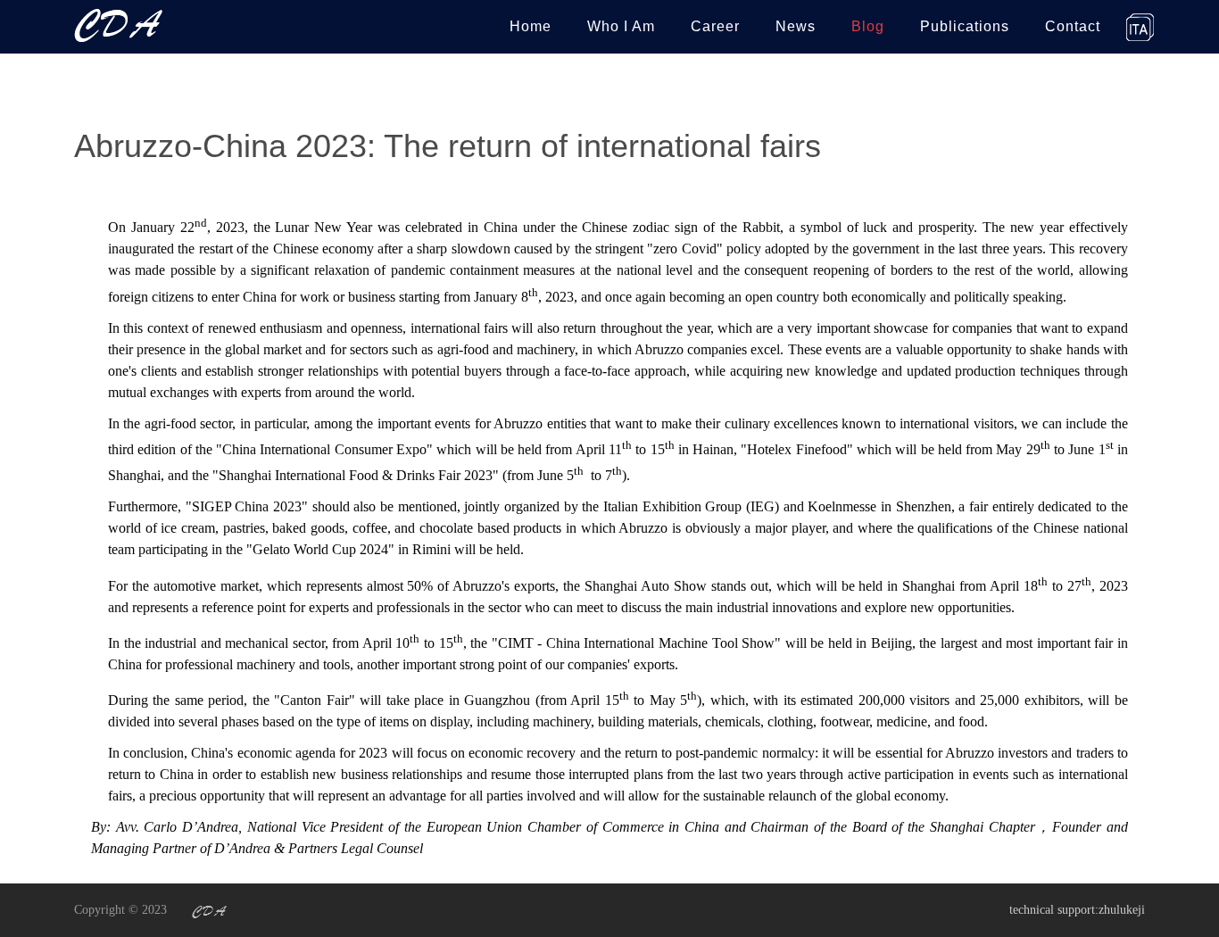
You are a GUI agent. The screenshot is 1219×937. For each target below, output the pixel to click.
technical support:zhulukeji (1077, 909)
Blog (867, 26)
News (795, 26)
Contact (1072, 26)
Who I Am (621, 26)
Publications (964, 26)
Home (530, 26)
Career (715, 26)
